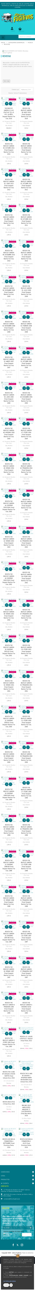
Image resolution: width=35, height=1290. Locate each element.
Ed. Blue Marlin (26, 1118)
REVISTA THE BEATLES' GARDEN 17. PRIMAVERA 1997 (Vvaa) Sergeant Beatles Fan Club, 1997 (26, 972)
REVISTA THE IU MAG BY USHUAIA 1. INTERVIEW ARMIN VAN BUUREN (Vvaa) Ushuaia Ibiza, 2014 (26, 1078)
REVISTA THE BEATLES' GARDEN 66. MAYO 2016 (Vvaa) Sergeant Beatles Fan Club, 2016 (26, 113)
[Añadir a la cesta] (6, 103)
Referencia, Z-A (25, 89)
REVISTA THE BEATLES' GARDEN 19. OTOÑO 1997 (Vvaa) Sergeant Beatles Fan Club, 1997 (26, 937)
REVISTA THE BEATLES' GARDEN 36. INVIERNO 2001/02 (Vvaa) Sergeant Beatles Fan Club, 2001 (8, 650)
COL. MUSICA (8, 125)
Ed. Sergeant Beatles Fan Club (8, 122)
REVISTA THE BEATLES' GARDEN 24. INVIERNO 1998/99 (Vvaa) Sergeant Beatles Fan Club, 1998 (8, 865)
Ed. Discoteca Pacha (9, 1150)
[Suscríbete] (31, 1228)
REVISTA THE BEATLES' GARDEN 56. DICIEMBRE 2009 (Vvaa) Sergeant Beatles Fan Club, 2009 (9, 291)
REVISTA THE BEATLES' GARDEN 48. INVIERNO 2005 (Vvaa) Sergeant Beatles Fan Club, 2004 (8, 433)
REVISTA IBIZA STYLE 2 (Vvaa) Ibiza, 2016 (9, 1103)
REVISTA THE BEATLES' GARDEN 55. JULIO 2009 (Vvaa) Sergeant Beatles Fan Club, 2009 (26, 291)
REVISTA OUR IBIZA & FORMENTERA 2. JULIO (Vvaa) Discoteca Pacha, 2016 (26, 1143)
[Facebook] (13, 1245)
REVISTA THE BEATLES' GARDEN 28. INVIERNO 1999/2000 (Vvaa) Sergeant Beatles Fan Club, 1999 (8, 794)
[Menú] (3, 37)
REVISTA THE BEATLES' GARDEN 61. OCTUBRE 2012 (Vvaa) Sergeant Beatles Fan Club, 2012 (26, 184)
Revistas (26, 1046)
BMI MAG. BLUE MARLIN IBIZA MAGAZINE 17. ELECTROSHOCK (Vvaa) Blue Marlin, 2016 (26, 1110)
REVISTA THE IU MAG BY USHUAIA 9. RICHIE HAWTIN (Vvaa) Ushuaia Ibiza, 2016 (8, 1075)
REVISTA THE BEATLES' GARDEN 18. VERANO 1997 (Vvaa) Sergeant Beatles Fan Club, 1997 (8, 972)
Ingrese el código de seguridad (13, 1231)
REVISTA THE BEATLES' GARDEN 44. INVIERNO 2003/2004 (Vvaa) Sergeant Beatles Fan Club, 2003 (8, 506)
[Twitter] (17, 1245)
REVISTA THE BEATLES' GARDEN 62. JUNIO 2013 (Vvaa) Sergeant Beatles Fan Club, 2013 (8, 184)
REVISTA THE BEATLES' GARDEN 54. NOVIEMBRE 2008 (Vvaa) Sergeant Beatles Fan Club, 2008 (8, 327)
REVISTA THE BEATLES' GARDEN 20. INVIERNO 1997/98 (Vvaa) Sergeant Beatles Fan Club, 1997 (8, 937)
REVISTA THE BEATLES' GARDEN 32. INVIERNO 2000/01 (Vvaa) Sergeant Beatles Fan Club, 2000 (8, 721)
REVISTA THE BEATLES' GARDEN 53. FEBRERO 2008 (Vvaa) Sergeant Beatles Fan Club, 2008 (26, 327)
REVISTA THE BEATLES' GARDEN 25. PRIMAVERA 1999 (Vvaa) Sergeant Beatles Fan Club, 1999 (26, 830)
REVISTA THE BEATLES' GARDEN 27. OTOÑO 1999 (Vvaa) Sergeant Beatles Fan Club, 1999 (26, 793)
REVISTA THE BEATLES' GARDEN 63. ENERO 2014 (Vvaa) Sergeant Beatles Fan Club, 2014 (26, 149)
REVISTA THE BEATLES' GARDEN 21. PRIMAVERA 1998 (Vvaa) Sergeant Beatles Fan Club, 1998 (26, 901)
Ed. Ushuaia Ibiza (9, 1081)
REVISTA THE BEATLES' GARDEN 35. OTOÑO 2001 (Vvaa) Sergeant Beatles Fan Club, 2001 (26, 650)
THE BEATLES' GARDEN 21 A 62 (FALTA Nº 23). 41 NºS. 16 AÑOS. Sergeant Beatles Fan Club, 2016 (8, 113)
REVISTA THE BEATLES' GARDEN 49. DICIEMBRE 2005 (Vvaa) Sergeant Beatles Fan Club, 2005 (26, 398)
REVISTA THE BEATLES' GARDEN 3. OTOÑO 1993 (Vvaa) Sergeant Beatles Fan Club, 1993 (8, 1042)
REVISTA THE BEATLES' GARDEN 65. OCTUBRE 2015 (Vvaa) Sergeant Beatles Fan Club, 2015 (8, 149)
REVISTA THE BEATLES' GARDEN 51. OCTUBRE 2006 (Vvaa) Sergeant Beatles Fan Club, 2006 (26, 362)
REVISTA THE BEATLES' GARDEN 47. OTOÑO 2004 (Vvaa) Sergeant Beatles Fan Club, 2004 (26, 433)
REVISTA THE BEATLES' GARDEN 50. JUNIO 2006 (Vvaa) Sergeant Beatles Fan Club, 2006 (8, 398)
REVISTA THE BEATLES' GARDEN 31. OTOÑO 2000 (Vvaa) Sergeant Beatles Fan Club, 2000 (26, 721)
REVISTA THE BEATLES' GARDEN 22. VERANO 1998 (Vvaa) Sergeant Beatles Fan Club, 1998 (8, 901)
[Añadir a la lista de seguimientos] (10, 103)
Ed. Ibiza (8, 1107)
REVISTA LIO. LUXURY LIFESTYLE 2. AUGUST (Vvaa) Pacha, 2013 (26, 1038)
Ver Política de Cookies (9, 1281)
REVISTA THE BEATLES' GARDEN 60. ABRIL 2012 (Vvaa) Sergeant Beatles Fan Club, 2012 (8, 220)
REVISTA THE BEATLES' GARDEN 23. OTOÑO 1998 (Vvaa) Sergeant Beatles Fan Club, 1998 (26, 865)
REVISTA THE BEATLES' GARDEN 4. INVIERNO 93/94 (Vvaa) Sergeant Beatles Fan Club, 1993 (26, 1008)
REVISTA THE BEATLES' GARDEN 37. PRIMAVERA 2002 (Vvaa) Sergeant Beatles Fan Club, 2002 (26, 615)
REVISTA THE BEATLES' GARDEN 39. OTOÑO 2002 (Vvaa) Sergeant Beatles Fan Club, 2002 (26, 577)
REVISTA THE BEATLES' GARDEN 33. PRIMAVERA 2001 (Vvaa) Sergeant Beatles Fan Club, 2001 (26, 686)
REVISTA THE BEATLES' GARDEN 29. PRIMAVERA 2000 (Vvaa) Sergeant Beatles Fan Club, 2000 (26, 757)
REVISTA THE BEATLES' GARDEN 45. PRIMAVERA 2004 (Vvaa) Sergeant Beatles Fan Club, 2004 (26, 469)
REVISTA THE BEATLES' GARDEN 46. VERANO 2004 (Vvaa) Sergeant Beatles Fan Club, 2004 (8, 469)
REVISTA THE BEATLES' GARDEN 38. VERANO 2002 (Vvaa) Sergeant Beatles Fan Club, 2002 (8, 615)
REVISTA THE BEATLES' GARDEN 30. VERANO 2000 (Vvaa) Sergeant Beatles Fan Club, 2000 (8, 757)
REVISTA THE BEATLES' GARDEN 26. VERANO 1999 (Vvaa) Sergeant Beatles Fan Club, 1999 (8, 830)
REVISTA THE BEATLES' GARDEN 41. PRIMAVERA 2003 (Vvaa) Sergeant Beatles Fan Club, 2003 (26, 542)
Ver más (6, 81)
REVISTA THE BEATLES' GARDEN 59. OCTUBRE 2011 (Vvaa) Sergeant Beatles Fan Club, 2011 (26, 220)
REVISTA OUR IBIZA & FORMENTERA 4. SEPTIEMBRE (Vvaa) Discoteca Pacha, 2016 (9, 1143)
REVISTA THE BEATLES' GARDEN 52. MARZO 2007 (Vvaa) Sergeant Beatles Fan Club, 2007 (8, 362)
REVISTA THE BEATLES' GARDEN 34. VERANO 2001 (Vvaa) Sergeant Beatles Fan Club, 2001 (8, 686)
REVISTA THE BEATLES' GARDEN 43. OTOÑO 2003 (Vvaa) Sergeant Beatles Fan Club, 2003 (26, 505)
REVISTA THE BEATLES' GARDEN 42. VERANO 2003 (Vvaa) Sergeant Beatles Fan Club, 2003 (8, 542)
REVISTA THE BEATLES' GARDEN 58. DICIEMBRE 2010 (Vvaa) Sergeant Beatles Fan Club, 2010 (9, 256)
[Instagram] (22, 1245)
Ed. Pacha (26, 1043)
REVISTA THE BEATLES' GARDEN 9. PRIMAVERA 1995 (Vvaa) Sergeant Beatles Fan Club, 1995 (9, 1008)
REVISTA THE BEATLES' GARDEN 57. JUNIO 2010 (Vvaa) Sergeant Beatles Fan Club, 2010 (26, 256)
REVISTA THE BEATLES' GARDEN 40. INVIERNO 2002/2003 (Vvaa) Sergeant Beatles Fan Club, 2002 (8, 579)
